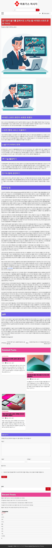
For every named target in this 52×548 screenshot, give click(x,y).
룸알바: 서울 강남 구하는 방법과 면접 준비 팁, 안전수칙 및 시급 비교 (14, 507)
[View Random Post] (40, 13)
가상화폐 (3, 535)
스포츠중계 (10, 268)
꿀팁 (2, 524)
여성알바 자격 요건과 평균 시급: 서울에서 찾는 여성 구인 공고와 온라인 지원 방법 (17, 505)
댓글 (2, 441)
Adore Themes (40, 546)
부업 (2, 526)
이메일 (29, 459)
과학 (2, 531)
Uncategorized (9, 337)
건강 (2, 514)
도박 (2, 519)
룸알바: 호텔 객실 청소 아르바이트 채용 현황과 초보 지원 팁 (13, 498)
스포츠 (2, 517)
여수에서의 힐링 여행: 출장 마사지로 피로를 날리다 (38, 375)
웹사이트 (3, 465)
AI (1, 538)
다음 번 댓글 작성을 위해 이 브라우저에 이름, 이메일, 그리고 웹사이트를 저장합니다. (23, 472)
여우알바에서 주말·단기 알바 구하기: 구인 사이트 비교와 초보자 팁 (14, 500)
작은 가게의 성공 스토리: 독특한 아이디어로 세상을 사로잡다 (13, 414)
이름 (2, 459)
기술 (2, 533)
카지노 (2, 521)
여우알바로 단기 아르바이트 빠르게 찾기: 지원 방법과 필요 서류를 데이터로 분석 (17, 502)
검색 (2, 486)
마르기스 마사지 (20, 546)
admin (15, 27)
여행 (2, 528)
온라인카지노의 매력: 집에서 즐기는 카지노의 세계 (13, 359)
